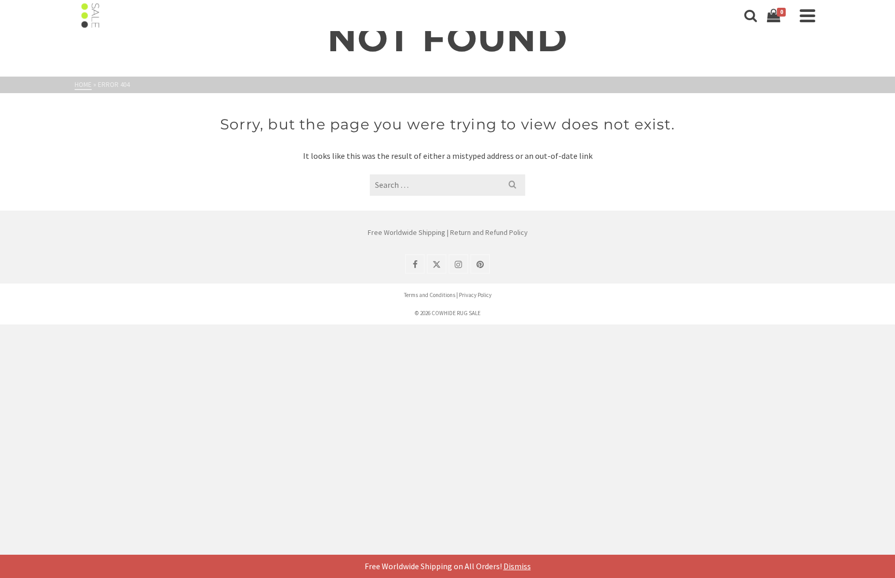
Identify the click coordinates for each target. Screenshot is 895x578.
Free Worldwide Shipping (406, 232)
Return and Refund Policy (489, 232)
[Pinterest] (480, 264)
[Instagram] (458, 264)
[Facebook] (415, 264)
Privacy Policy (475, 295)
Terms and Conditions (429, 295)
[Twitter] (436, 264)
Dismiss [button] (517, 566)
